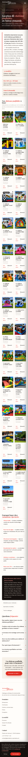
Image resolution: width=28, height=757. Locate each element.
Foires (3, 710)
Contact (4, 725)
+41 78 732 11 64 (6, 736)
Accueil (3, 10)
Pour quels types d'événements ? (11, 645)
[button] (25, 3)
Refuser (5, 754)
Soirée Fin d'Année (6, 723)
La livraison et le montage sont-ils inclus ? (13, 633)
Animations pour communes (9, 602)
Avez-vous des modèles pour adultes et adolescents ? (13, 640)
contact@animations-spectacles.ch (10, 738)
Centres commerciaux (7, 707)
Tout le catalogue (7, 610)
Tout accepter (15, 754)
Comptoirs (4, 712)
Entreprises (5, 702)
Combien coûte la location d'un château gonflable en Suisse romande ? (13, 627)
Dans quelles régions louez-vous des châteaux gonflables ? (12, 621)
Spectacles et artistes (8, 606)
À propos (4, 720)
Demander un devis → (14, 673)
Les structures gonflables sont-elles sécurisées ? (12, 650)
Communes (5, 705)
